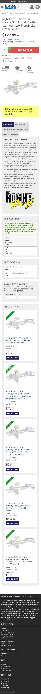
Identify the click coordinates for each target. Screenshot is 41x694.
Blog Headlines (6, 670)
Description (8, 125)
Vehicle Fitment (21, 125)
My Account (5, 679)
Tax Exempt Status (7, 634)
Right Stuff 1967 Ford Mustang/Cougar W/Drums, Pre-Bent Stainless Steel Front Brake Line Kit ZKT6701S (18, 395)
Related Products (10, 134)
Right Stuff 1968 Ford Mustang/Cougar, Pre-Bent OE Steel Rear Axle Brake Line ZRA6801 (18, 507)
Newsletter (4, 685)
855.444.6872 (16, 1)
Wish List (4, 683)
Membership (5, 687)
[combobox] (20, 297)
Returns (3, 656)
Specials (4, 668)
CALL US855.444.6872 (31, 71)
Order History (5, 681)
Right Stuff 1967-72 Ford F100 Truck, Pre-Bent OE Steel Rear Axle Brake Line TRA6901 (19, 340)
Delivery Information (7, 641)
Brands (3, 664)
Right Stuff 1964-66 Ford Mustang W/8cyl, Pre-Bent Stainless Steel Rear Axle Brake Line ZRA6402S (19, 560)
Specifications (9, 129)
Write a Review (26, 58)
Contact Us (26, 1)
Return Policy (5, 630)
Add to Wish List (10, 61)
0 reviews (15, 58)
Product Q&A (22, 129)
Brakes (11, 13)
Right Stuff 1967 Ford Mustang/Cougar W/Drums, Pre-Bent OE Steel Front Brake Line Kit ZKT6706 (18, 451)
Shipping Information (8, 632)
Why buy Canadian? (7, 637)
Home (4, 13)
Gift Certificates (6, 666)
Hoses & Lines (20, 13)
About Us (4, 639)
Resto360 (4, 628)
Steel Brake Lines (32, 13)
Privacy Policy (5, 643)
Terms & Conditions (7, 645)
